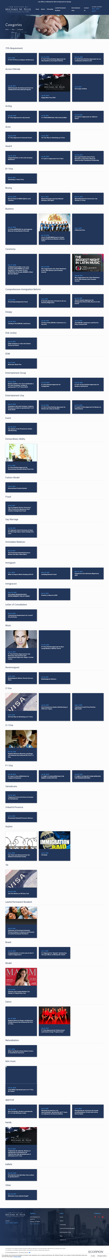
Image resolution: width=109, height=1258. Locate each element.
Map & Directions (34, 1224)
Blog (61, 1236)
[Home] (18, 9)
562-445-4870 (11, 1223)
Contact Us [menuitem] (86, 9)
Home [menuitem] (37, 9)
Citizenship (63, 1225)
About (61, 1221)
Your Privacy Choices (23, 1252)
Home (61, 1217)
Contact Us (63, 1240)
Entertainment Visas (65, 1232)
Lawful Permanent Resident (67, 1228)
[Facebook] (95, 1217)
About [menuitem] (43, 9)
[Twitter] (99, 1217)
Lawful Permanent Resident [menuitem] (60, 9)
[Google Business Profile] (103, 1217)
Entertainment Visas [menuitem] (75, 9)
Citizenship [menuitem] (50, 9)
